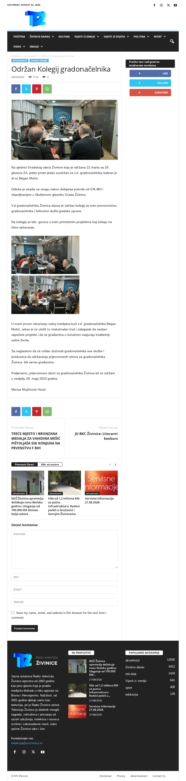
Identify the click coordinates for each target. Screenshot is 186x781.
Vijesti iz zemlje (84, 36)
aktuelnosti (30, 56)
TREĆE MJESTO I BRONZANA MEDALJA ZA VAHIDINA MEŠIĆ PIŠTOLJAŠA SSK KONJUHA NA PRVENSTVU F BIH (35, 440)
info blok (131, 674)
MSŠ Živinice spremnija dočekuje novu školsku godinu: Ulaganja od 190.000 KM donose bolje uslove (27, 506)
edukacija (131, 694)
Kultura (64, 36)
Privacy (121, 776)
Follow (162, 83)
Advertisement (138, 776)
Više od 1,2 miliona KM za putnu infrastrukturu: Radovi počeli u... (103, 690)
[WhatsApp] (47, 88)
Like (165, 73)
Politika (139, 36)
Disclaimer (106, 776)
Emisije (34, 46)
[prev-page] (110, 464)
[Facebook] (154, 5)
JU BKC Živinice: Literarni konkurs (96, 436)
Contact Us (159, 776)
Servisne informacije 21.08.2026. (99, 500)
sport (128, 687)
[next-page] (115, 464)
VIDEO (17, 46)
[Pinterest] (36, 88)
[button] (172, 42)
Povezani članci (24, 464)
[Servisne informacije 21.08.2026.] (101, 483)
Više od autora (50, 464)
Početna (19, 36)
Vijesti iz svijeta (114, 36)
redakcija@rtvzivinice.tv (27, 743)
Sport (158, 36)
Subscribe (161, 92)
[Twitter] (168, 5)
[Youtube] (175, 5)
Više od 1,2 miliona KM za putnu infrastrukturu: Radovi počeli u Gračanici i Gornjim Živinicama (64, 506)
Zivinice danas (39, 60)
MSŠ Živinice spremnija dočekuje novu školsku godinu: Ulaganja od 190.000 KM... (103, 668)
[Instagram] (161, 5)
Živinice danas (40, 36)
